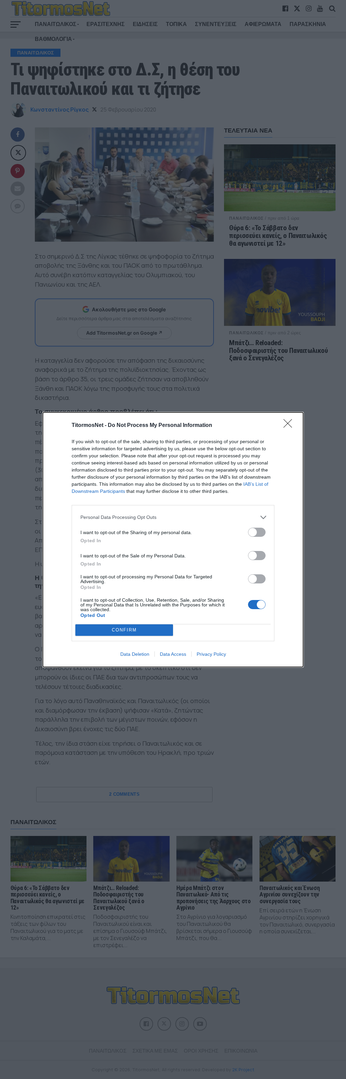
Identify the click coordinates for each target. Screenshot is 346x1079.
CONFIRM (124, 629)
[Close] (289, 425)
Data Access (173, 654)
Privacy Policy (211, 654)
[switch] (257, 532)
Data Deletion (134, 654)
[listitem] (173, 517)
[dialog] (173, 539)
